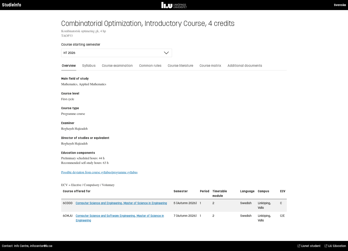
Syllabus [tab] (88, 65)
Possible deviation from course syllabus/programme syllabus (99, 172)
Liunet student (310, 246)
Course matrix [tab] (210, 65)
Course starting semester (80, 44)
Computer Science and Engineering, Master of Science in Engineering (121, 203)
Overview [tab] (69, 65)
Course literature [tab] (180, 65)
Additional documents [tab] (245, 65)
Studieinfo (11, 5)
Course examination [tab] (117, 65)
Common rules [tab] (150, 65)
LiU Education (336, 246)
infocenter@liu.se (41, 246)
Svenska (340, 5)
